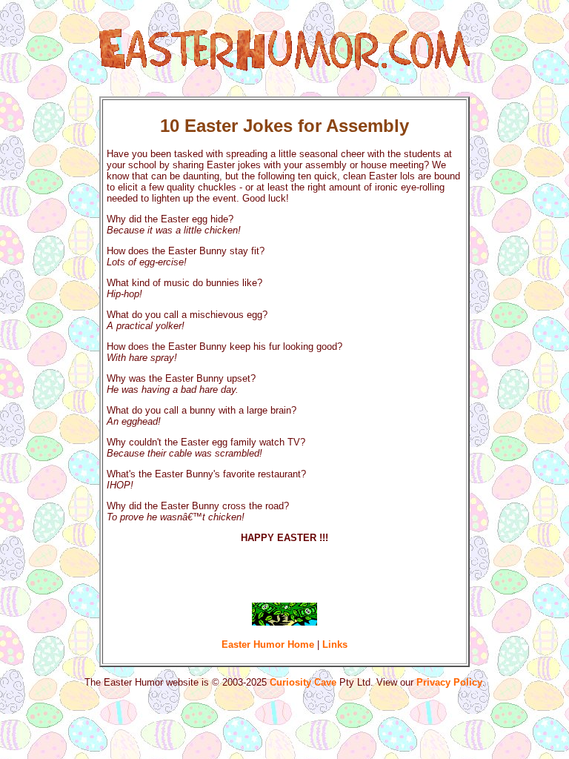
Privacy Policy (449, 682)
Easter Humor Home (268, 644)
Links (334, 644)
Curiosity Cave (303, 682)
